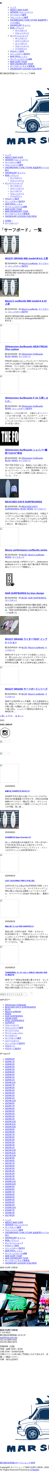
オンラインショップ (19, 36)
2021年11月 (10, 1153)
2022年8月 (10, 1132)
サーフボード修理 (18, 15)
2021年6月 (10, 1166)
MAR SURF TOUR (18, 62)
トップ (13, 7)
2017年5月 (10, 1215)
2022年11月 (10, 1124)
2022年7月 (10, 1135)
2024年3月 (10, 1093)
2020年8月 (10, 1189)
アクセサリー (21, 49)
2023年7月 (10, 1106)
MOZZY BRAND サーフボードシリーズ (26, 689)
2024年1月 (10, 1098)
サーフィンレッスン (14, 1033)
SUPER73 (9, 1023)
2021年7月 (10, 1163)
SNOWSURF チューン (20, 25)
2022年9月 (10, 1129)
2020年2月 (10, 1205)
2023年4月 (10, 1111)
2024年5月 (10, 1088)
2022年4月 (10, 1140)
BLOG (8, 356)
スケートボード (22, 41)
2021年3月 (10, 1174)
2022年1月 (10, 1148)
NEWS (15, 356)
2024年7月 (10, 1085)
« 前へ (3, 716)
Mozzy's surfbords (30, 263)
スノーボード (21, 43)
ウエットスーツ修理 (19, 17)
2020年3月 (10, 1202)
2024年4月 (10, 1090)
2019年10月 (10, 1207)
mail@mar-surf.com (8, 1338)
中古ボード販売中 (13, 1049)
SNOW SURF (11, 1018)
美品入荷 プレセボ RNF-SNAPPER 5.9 (19, 926)
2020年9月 (10, 1187)
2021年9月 (10, 1158)
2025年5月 (10, 1075)
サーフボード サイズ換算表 (22, 66)
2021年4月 (10, 1171)
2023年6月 (10, 1108)
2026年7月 (10, 1062)
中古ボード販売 (17, 51)
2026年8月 (10, 1059)
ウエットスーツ (22, 33)
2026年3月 (10, 1069)
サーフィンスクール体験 (21, 59)
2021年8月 (10, 1161)
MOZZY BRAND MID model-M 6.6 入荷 (26, 258)
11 (16, 716)
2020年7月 (10, 1192)
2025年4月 (10, 1077)
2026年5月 (10, 1064)
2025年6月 (10, 1072)
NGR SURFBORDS (37, 598)
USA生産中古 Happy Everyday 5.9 (18, 837)
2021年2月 (10, 1176)
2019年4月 (10, 1213)
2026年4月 (10, 1067)
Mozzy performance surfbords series (26, 550)
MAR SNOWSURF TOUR (21, 64)
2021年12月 (10, 1150)
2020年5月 (10, 1197)
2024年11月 (10, 1082)
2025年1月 (10, 1080)
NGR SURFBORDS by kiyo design (24, 593)
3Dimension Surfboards (32, 354)
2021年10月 (10, 1155)
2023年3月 (10, 1114)
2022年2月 (10, 1145)
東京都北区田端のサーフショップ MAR (17, 1463)
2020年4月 (10, 1200)
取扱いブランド (17, 28)
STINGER (34, 1470)
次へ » (20, 716)
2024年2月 (10, 1095)
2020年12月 (10, 1181)
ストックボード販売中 (20, 54)
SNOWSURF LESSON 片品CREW (26, 69)
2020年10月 (10, 1184)
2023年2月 (10, 1116)
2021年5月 (10, 1168)
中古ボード (10, 1046)
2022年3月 (10, 1142)
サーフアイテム (12, 1030)
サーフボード (21, 30)
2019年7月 (10, 1210)
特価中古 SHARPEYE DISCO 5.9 (17, 791)
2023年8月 (10, 1103)
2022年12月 (10, 1121)
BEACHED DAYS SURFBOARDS (23, 501)
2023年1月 (10, 1119)
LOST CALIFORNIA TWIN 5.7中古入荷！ (20, 881)
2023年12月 (10, 1101)
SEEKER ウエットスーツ (21, 12)
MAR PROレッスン (19, 56)
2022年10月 (10, 1127)
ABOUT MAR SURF (19, 10)
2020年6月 (10, 1194)
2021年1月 (10, 1179)
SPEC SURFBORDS (14, 1020)
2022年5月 (10, 1137)
